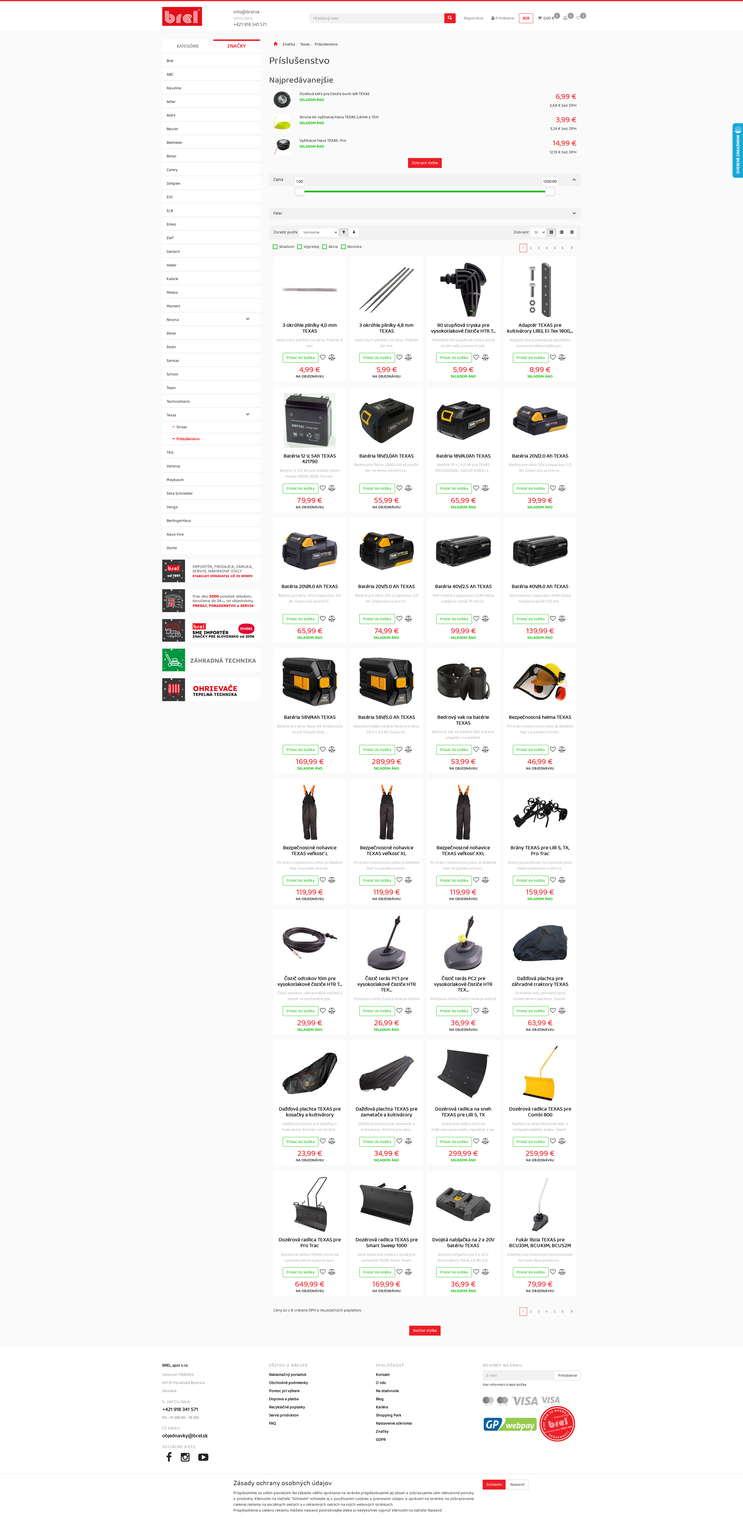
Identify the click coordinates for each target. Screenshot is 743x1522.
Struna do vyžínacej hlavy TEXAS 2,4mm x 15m (339, 117)
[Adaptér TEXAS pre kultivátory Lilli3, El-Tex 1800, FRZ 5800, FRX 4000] (540, 290)
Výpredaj (311, 247)
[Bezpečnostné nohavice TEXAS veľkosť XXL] (463, 812)
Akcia (333, 247)
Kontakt (383, 1375)
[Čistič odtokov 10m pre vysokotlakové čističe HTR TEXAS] (309, 943)
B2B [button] (526, 18)
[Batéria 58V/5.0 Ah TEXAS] (386, 682)
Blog (380, 1399)
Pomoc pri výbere (284, 1391)
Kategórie (188, 46)
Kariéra (382, 1407)
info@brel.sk (246, 12)
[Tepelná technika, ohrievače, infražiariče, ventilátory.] (211, 689)
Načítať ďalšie (425, 1330)
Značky (236, 46)
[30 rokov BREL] (211, 571)
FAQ (272, 1423)
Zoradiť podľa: (285, 232)
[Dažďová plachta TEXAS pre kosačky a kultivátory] (309, 1073)
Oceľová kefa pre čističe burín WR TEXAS (334, 94)
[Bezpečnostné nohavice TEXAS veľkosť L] (309, 812)
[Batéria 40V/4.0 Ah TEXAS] (540, 551)
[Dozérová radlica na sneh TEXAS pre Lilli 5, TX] (463, 1073)
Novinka (354, 247)
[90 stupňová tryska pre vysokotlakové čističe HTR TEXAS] (463, 290)
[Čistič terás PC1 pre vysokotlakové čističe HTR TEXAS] (386, 943)
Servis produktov (284, 1415)
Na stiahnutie (387, 1391)
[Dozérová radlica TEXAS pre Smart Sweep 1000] (386, 1204)
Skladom (286, 247)
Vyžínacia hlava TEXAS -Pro (323, 140)
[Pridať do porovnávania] (332, 358)
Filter (277, 213)
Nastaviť (517, 1484)
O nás (381, 1383)
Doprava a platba (284, 1399)
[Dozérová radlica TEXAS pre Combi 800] (540, 1073)
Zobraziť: (522, 232)
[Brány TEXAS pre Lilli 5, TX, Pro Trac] (540, 812)
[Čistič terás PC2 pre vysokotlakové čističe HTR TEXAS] (463, 943)
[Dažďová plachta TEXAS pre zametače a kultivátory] (386, 1073)
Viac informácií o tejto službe (504, 1384)
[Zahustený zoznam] (571, 232)
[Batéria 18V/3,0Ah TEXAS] (386, 420)
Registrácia (473, 18)
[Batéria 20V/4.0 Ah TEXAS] (309, 551)
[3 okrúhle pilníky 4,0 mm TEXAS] (309, 290)
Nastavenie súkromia (394, 1423)
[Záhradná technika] (211, 660)
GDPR (381, 1439)
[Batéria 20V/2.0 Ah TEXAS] (540, 420)
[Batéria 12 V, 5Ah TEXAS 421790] (309, 420)
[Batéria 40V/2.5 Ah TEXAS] (463, 551)
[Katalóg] (551, 232)
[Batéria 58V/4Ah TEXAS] (309, 682)
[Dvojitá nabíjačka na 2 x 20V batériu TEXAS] (463, 1204)
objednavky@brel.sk (185, 1436)
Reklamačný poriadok (287, 1375)
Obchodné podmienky (288, 1383)
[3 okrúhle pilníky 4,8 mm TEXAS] (386, 290)
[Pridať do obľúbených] (323, 358)
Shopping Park (388, 1415)
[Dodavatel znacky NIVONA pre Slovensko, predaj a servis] (211, 630)
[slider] (300, 191)
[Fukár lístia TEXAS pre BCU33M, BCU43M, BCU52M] (540, 1204)
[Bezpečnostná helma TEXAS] (540, 682)
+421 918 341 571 (250, 25)
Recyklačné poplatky (287, 1407)
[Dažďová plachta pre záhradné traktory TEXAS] (540, 943)
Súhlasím (494, 1484)
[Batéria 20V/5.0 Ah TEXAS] (386, 551)
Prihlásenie (504, 18)
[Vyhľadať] (450, 18)
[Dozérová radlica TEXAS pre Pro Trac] (309, 1204)
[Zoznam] (561, 232)
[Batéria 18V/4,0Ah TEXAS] (463, 420)
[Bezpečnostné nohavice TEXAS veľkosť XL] (386, 812)
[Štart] (275, 44)
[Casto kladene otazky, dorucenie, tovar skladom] (211, 600)
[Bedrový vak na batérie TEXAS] (463, 682)
